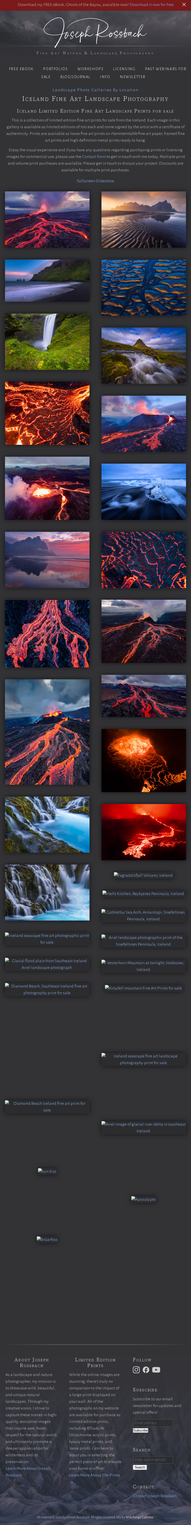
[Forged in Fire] (143, 857)
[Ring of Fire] (143, 448)
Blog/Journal (75, 77)
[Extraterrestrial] (143, 969)
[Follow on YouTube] (157, 1369)
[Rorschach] (143, 1131)
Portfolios (55, 69)
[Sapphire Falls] (47, 849)
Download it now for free (152, 4)
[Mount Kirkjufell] (143, 380)
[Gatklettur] (143, 919)
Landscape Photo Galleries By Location (95, 90)
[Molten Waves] (143, 584)
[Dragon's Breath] (144, 875)
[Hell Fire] (143, 659)
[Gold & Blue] (143, 312)
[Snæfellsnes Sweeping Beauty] (143, 944)
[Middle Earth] (47, 516)
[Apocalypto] (143, 1199)
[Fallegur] (144, 988)
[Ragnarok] (47, 244)
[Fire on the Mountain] (47, 781)
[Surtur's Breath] (47, 441)
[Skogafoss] (47, 366)
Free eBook (21, 69)
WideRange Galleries (139, 1517)
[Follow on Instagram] (137, 1369)
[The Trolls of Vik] (47, 298)
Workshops (90, 69)
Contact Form (94, 156)
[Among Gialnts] (143, 1063)
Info (105, 77)
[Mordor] (143, 713)
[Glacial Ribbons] (47, 967)
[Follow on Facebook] (146, 1369)
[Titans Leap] (47, 942)
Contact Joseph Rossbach (155, 1496)
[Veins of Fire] (47, 664)
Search (140, 1467)
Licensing (124, 69)
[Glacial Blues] (47, 917)
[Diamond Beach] (47, 993)
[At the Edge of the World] (47, 584)
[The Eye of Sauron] (143, 788)
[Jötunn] (47, 1110)
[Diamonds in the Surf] (143, 516)
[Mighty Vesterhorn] (143, 244)
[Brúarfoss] (47, 1239)
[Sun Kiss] (47, 1171)
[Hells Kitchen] (143, 894)
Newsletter (132, 77)
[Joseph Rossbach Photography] (95, 45)
